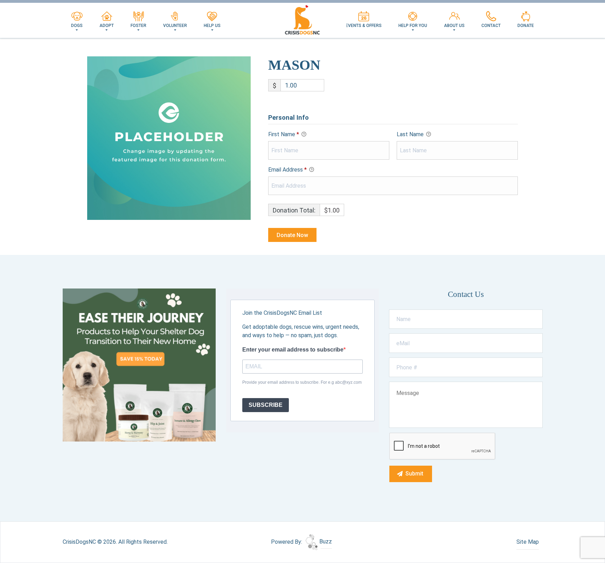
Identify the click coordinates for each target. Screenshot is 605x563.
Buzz (325, 541)
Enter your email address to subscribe (292, 350)
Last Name (411, 134)
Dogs (77, 25)
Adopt (106, 25)
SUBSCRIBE (266, 405)
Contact (491, 25)
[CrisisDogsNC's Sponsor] (139, 364)
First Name (283, 134)
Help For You (412, 25)
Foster (138, 25)
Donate (525, 25)
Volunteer (175, 25)
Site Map (527, 541)
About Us (454, 25)
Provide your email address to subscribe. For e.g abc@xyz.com (302, 382)
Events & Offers (364, 25)
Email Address (287, 169)
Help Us (212, 25)
